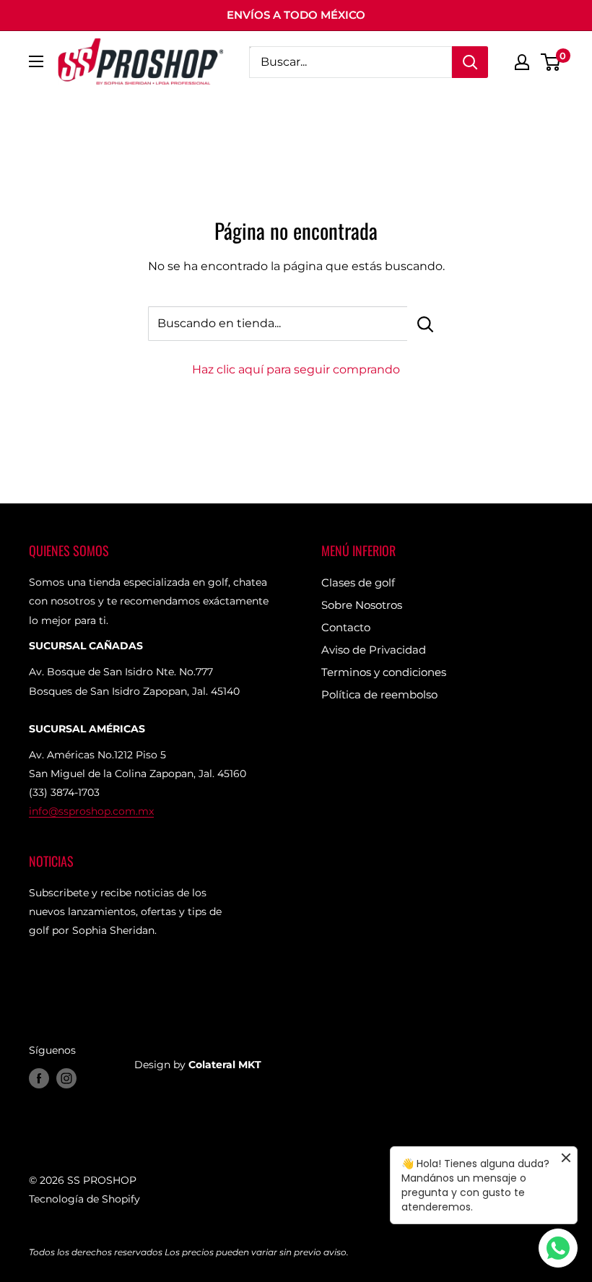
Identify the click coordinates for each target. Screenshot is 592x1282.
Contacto (345, 627)
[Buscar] (470, 62)
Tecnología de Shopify (84, 1198)
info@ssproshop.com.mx (91, 811)
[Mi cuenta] (522, 62)
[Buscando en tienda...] (425, 323)
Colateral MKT (224, 1064)
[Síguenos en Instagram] (66, 1077)
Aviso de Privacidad (373, 650)
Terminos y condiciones (383, 672)
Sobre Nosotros (361, 605)
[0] (551, 62)
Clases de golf (358, 582)
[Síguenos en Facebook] (39, 1077)
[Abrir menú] (36, 61)
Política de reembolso (379, 694)
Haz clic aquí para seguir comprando (296, 369)
